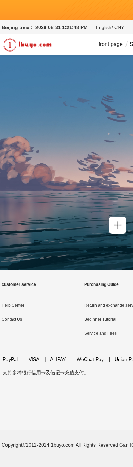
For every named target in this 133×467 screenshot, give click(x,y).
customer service (19, 284)
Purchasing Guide (101, 284)
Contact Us (12, 319)
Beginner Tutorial (100, 319)
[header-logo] (27, 44)
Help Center (13, 305)
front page (111, 44)
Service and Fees (100, 333)
